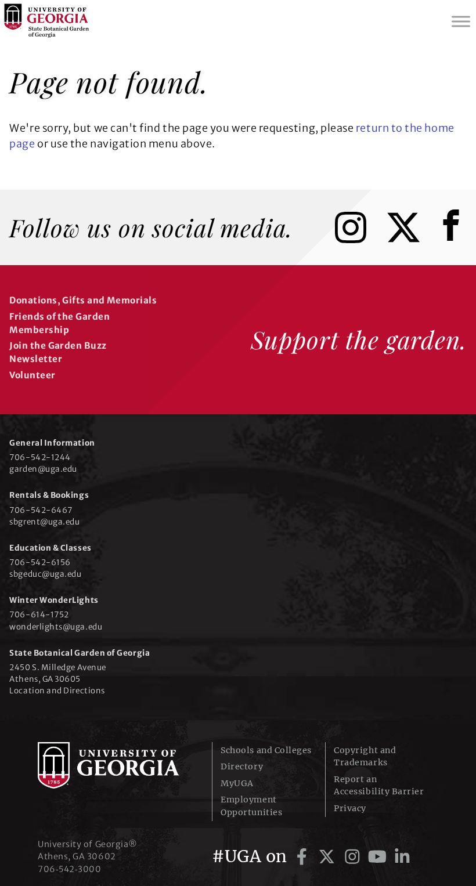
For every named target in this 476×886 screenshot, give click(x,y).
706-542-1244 (39, 457)
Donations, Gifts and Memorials (83, 300)
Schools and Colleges (266, 750)
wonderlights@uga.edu (55, 627)
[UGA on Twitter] (328, 856)
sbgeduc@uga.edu (45, 574)
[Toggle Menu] (461, 21)
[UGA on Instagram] (354, 856)
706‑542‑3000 (69, 869)
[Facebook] (454, 239)
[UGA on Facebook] (303, 856)
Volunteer (32, 375)
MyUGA (237, 783)
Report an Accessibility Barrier (379, 785)
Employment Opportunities (251, 805)
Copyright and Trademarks (365, 756)
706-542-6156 (39, 562)
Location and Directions (56, 691)
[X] (412, 239)
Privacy (350, 808)
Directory (242, 766)
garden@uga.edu (43, 469)
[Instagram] (359, 239)
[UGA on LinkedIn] (402, 856)
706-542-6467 (40, 510)
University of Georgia (116, 765)
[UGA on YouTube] (379, 856)
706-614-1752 (38, 615)
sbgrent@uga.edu (44, 522)
